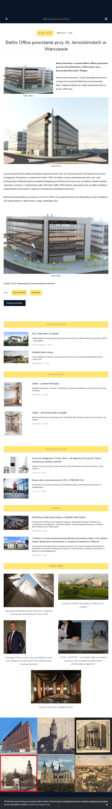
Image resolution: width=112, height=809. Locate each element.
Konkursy (56, 508)
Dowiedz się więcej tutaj (39, 804)
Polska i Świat (45, 33)
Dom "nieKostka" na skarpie (45, 333)
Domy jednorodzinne (56, 324)
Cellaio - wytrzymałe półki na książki (49, 412)
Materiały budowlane (56, 449)
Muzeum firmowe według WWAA (56, 707)
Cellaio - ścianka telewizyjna (45, 383)
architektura (19, 292)
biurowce (36, 292)
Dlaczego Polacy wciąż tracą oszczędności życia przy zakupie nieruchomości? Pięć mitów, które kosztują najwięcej (28, 661)
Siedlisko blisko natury (42, 352)
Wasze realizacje (56, 374)
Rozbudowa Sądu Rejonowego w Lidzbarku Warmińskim (59, 517)
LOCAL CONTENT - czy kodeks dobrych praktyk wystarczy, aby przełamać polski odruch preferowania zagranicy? (83, 660)
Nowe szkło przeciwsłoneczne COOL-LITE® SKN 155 (57, 480)
